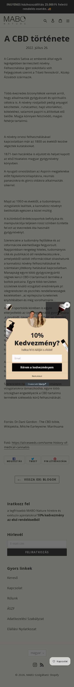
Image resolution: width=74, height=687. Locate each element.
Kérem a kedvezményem (37, 367)
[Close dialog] (67, 304)
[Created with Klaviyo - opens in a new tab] (37, 384)
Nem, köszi (37, 376)
